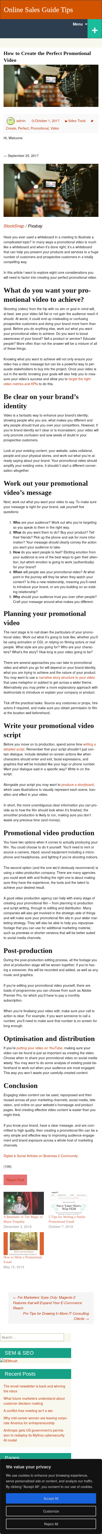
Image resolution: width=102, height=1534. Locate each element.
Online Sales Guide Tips (38, 9)
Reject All (51, 1523)
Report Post (15, 1179)
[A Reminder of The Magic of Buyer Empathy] (24, 1203)
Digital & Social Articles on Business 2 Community (41, 1155)
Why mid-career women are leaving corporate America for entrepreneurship (36, 1420)
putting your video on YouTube (39, 1047)
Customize (51, 1511)
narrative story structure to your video (67, 677)
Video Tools (77, 120)
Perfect (23, 128)
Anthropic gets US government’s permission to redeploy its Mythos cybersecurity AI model (34, 1435)
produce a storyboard (77, 784)
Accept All (51, 1498)
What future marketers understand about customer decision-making (34, 1401)
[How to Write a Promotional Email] (24, 1243)
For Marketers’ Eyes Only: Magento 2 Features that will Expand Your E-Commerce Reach (47, 1302)
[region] (51, 1496)
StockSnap (14, 226)
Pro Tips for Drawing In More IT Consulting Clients (56, 1316)
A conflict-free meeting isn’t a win (28, 1410)
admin (21, 120)
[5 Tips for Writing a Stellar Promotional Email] (69, 1203)
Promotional (40, 128)
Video (55, 128)
